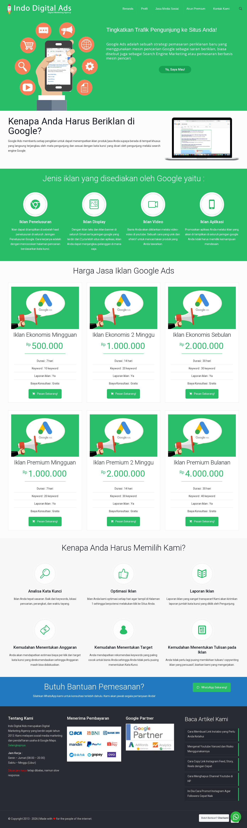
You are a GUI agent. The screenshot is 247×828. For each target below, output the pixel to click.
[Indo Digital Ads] (39, 8)
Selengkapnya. (17, 745)
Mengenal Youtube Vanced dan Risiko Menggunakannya (210, 749)
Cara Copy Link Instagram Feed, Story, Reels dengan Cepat (210, 764)
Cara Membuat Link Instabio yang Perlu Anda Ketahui (211, 734)
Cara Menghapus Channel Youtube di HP (210, 779)
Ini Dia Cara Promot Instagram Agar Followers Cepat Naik (209, 793)
